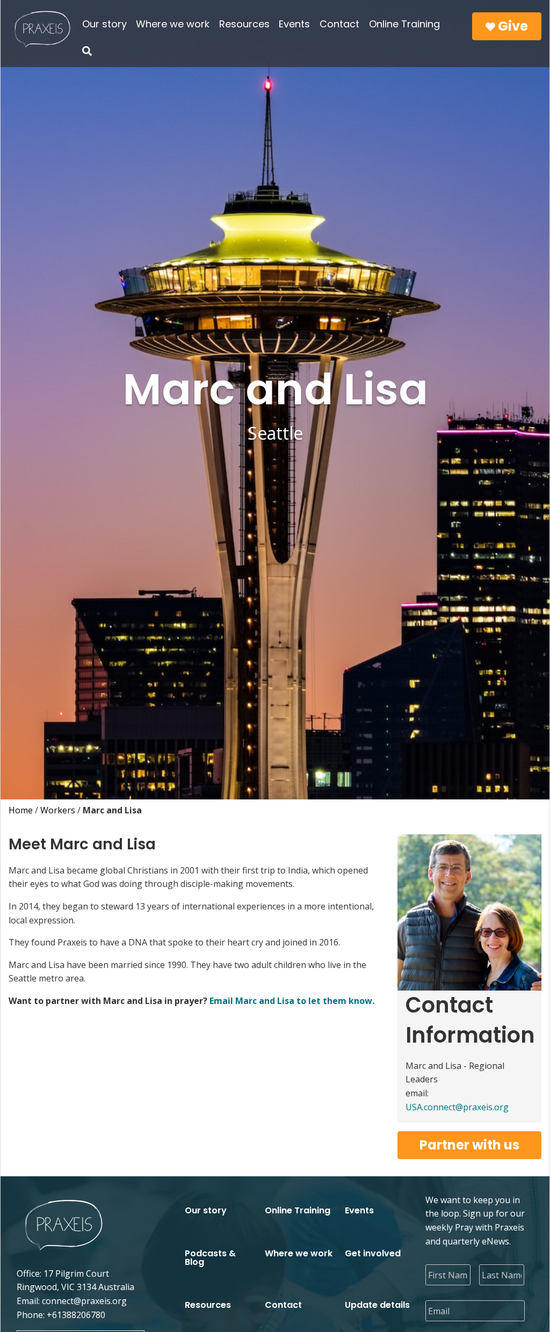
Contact (339, 24)
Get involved (373, 1253)
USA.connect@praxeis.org (457, 1107)
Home (21, 810)
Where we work (172, 24)
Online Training (404, 24)
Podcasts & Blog (210, 1257)
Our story (104, 24)
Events (294, 24)
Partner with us (469, 1145)
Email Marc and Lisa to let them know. (291, 1001)
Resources (244, 24)
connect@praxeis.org (84, 1301)
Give (511, 26)
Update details (377, 1305)
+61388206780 (76, 1315)
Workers (57, 810)
